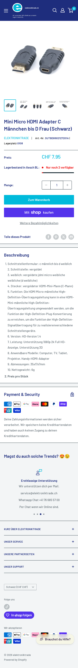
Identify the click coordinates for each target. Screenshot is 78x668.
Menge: (9, 185)
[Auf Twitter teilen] (63, 237)
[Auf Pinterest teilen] (56, 237)
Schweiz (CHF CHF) (17, 586)
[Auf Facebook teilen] (48, 237)
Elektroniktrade (16, 138)
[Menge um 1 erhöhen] (67, 185)
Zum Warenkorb (39, 200)
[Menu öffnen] (6, 10)
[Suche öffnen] (55, 10)
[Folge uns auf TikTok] (7, 607)
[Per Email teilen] (71, 237)
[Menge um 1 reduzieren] (46, 185)
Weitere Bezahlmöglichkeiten (39, 223)
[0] (70, 10)
